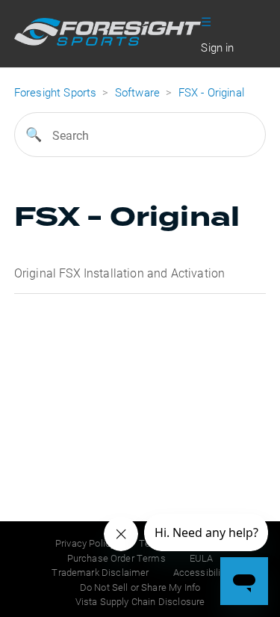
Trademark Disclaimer (100, 572)
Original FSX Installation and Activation (119, 272)
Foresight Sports (55, 92)
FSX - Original (211, 92)
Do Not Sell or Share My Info (140, 587)
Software (139, 92)
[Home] (108, 41)
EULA (202, 558)
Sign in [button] (217, 47)
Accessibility (200, 572)
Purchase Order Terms (116, 558)
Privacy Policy (85, 543)
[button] (206, 20)
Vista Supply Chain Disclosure (140, 601)
